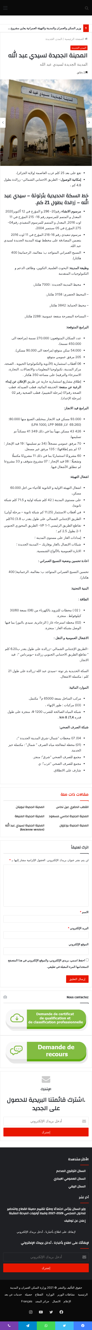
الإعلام (67, 1301)
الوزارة (50, 1294)
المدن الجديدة (54, 39)
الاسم (84, 912)
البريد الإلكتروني (78, 928)
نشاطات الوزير (66, 1294)
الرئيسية (83, 1294)
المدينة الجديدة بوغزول (74, 825)
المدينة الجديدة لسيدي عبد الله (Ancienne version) (24, 827)
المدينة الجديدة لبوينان (30, 807)
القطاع (39, 1294)
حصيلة (28, 1294)
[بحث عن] (87, 9)
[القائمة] (5, 9)
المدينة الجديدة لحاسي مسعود (69, 816)
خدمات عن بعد (13, 1294)
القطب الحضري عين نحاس (72, 807)
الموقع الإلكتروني (79, 944)
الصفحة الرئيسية (75, 39)
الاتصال (56, 1301)
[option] (46, 122)
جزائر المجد (42, 1301)
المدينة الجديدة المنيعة (29, 816)
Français (26, 1301)
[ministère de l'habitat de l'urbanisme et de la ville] (64, 7)
